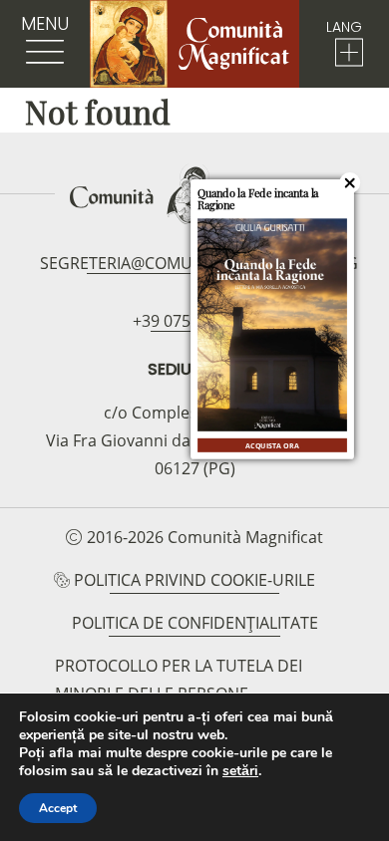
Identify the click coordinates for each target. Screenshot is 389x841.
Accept (58, 808)
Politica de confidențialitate (195, 623)
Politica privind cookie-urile (194, 580)
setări (240, 771)
